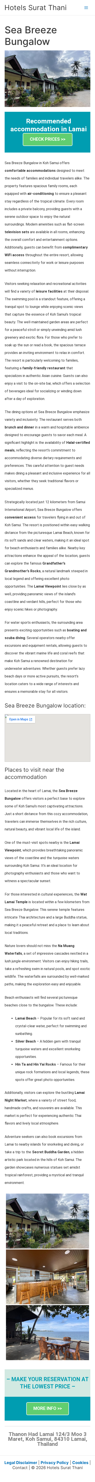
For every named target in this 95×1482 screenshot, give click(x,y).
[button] (47, 139)
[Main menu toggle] (86, 7)
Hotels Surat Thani (35, 7)
